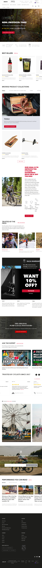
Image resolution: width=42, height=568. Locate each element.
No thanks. (31, 293)
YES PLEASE (31, 291)
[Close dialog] (40, 270)
